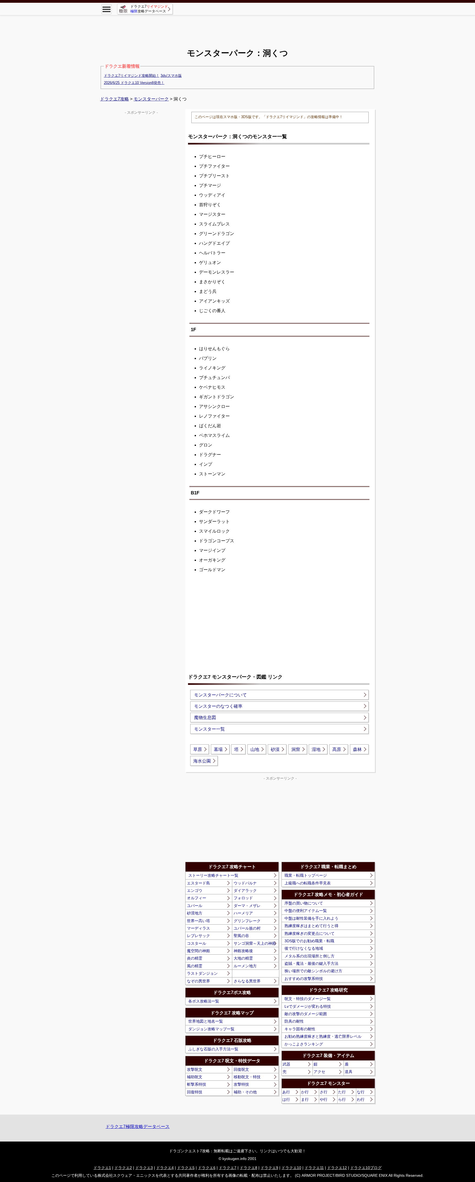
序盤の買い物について (304, 903)
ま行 (305, 1099)
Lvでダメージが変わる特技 (308, 1006)
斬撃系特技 (196, 1084)
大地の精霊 (243, 958)
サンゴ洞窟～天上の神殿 (255, 943)
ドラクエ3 (144, 1167)
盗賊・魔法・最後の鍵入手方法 (311, 963)
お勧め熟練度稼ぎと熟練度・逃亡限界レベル (323, 1036)
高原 (336, 749)
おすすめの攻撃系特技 (304, 978)
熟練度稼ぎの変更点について (310, 933)
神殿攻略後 (243, 951)
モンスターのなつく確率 (218, 706)
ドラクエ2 (123, 1167)
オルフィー (196, 898)
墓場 (218, 749)
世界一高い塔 (198, 921)
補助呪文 (194, 1077)
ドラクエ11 (314, 1167)
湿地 (316, 749)
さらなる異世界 (247, 981)
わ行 (360, 1099)
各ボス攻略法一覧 (203, 1001)
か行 (305, 1092)
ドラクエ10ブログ (366, 1167)
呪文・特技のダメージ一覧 (308, 998)
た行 (342, 1092)
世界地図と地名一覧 (205, 1021)
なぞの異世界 (198, 981)
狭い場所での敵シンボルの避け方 (313, 971)
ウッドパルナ (245, 883)
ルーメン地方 (245, 966)
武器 (286, 1064)
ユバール (194, 905)
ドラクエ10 (291, 1167)
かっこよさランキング (304, 1044)
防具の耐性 (294, 1021)
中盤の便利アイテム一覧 (306, 910)
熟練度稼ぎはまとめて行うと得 (311, 926)
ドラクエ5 (186, 1167)
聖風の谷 (241, 935)
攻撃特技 (241, 1084)
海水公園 (202, 761)
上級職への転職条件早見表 (308, 883)
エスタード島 (198, 883)
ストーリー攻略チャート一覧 (213, 875)
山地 (254, 749)
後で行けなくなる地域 (304, 948)
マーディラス (198, 928)
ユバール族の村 (247, 928)
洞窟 (295, 749)
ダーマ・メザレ (247, 905)
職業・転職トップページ (306, 875)
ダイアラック (245, 890)
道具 (348, 1071)
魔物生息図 (205, 717)
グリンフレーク (247, 921)
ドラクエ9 (269, 1167)
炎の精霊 (194, 958)
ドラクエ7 (227, 1167)
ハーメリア (243, 913)
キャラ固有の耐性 (300, 1029)
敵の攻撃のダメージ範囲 (306, 1014)
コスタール (196, 943)
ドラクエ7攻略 (114, 99)
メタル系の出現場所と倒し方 (310, 956)
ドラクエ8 (248, 1167)
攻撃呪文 (194, 1069)
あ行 (286, 1092)
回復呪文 (241, 1069)
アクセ (319, 1071)
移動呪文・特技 (247, 1077)
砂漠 (275, 749)
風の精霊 (194, 966)
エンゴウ (194, 890)
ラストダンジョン (202, 973)
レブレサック (198, 935)
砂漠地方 (194, 913)
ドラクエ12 (337, 1167)
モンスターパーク (151, 99)
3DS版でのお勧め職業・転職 (309, 941)
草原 (197, 749)
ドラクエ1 (102, 1167)
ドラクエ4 (165, 1167)
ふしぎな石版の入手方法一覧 (213, 1049)
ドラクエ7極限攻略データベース (138, 1126)
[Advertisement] (237, 27)
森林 (357, 749)
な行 (360, 1092)
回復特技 (194, 1092)
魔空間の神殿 (198, 951)
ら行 (342, 1099)
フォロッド (243, 898)
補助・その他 (245, 1092)
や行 (323, 1099)
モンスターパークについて (220, 695)
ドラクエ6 (207, 1167)
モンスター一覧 (209, 729)
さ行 (323, 1092)
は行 (286, 1099)
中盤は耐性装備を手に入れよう (311, 918)
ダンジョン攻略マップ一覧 (211, 1029)
